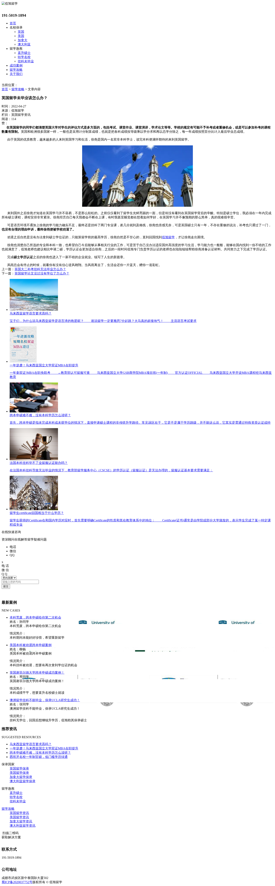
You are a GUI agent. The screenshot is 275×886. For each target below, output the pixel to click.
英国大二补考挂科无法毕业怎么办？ (40, 269)
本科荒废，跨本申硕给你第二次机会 (35, 617)
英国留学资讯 (19, 813)
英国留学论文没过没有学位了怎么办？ (41, 273)
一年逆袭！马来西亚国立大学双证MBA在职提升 (44, 748)
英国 (21, 31)
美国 (21, 36)
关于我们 (16, 74)
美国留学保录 (19, 772)
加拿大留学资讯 (21, 821)
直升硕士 (24, 52)
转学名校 (24, 57)
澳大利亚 (24, 44)
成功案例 (16, 65)
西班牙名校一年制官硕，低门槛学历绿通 (39, 757)
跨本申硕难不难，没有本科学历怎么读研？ (40, 752)
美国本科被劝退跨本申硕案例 (31, 645)
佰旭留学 (168, 237)
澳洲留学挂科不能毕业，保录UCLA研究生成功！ (45, 700)
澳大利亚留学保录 (22, 781)
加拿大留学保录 (21, 777)
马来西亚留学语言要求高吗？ (31, 744)
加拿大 (22, 40)
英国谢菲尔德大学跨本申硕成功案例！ (37, 672)
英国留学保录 (19, 768)
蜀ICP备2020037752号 (17, 882)
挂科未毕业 (26, 61)
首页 (13, 23)
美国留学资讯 (19, 817)
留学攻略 (16, 69)
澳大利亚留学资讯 (22, 825)
